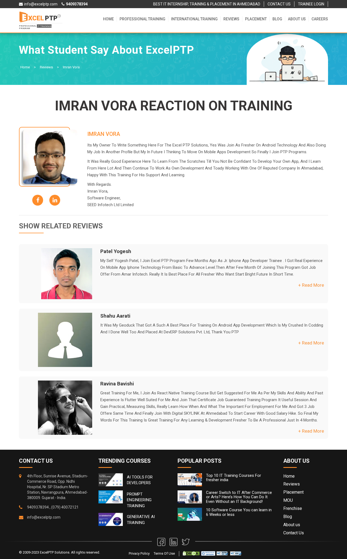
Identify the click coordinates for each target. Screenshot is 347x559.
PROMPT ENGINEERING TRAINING (139, 500)
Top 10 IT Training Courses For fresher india (233, 477)
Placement (256, 19)
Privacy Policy (139, 553)
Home (108, 19)
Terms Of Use (164, 553)
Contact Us (293, 532)
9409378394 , (38, 507)
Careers (319, 19)
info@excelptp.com (43, 517)
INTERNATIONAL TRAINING (194, 19)
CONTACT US (279, 4)
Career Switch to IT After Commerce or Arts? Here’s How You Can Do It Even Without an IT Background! (239, 497)
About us (297, 19)
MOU (288, 500)
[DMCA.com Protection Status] (191, 553)
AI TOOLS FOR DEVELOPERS (140, 480)
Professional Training (142, 19)
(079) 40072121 (65, 507)
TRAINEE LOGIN (311, 4)
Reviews (231, 19)
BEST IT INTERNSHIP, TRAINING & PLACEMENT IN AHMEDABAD (206, 4)
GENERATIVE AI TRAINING (141, 519)
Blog (277, 19)
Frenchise (292, 508)
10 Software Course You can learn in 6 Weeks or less (239, 512)
